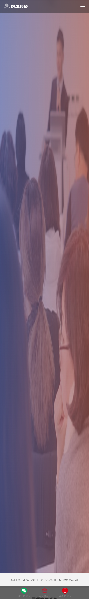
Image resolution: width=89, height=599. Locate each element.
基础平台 (15, 580)
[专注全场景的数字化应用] (16, 6)
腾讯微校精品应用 (69, 580)
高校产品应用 (30, 580)
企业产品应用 (48, 580)
